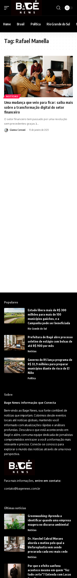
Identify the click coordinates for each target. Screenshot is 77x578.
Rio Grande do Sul (37, 328)
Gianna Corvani (17, 129)
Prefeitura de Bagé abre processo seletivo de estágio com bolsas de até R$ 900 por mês (50, 341)
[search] (58, 8)
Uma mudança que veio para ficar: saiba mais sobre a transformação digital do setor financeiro (38, 107)
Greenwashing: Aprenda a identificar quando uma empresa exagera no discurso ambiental (49, 520)
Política (32, 378)
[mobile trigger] (7, 8)
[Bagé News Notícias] (26, 8)
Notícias (12, 96)
